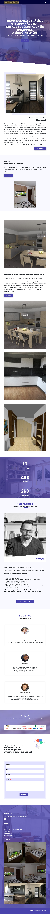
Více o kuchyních (40, 148)
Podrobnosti (6, 323)
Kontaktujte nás (25, 601)
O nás (25, 40)
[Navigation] (45, 2)
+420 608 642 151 (8, 833)
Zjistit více (8, 175)
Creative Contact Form (29, 796)
